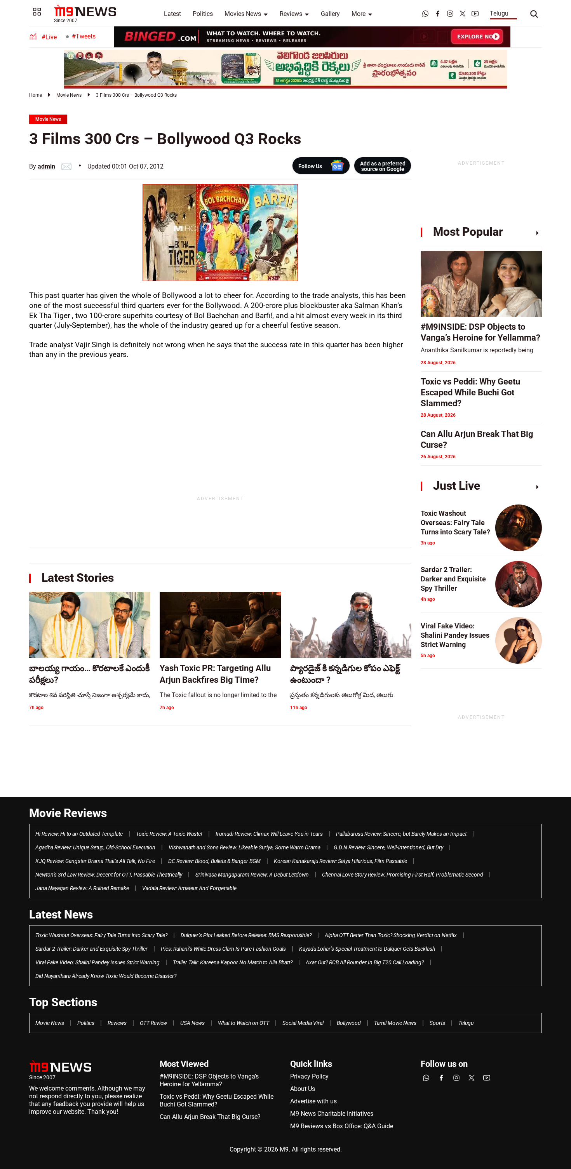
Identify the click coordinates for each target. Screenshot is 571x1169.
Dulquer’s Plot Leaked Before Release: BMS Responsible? (246, 935)
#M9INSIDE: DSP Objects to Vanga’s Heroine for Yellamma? (209, 1080)
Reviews (291, 13)
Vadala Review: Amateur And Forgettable (189, 888)
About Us (302, 1088)
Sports (437, 1023)
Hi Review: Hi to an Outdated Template (79, 834)
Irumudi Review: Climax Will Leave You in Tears (269, 834)
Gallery (330, 13)
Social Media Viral (303, 1023)
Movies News (243, 13)
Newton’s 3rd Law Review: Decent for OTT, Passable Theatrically (108, 875)
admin (46, 166)
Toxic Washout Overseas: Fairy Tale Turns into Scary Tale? (101, 935)
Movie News (69, 95)
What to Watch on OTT (243, 1023)
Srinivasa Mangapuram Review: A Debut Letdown (252, 875)
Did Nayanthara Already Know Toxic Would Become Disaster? (105, 976)
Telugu (499, 13)
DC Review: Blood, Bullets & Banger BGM (214, 861)
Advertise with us (313, 1101)
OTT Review (153, 1023)
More (359, 13)
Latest (172, 13)
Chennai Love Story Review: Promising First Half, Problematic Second (402, 875)
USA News (192, 1023)
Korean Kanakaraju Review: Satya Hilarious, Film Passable (340, 861)
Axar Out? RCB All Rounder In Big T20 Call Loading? (365, 962)
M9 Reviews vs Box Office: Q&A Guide (341, 1126)
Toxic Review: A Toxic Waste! (169, 834)
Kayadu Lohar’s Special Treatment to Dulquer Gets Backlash (367, 949)
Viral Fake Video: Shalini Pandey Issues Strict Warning (97, 962)
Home (35, 95)
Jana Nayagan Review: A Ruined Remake (82, 888)
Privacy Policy (309, 1076)
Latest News (61, 914)
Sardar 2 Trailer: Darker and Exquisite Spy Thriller (91, 949)
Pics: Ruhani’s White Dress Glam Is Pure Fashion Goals (223, 949)
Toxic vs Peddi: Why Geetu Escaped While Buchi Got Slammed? (216, 1100)
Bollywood (349, 1023)
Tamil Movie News (395, 1023)
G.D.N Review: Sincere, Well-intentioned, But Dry (388, 847)
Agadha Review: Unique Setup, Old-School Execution (95, 847)
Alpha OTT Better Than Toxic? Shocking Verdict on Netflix (391, 935)
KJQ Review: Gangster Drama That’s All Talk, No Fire (95, 861)
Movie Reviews (68, 813)
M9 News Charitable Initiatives (331, 1113)
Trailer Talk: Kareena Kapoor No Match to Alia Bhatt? (232, 962)
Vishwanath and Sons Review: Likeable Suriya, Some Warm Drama (244, 847)
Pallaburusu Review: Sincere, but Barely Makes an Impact (401, 834)
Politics (203, 13)
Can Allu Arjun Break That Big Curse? (210, 1116)
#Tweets (84, 36)
